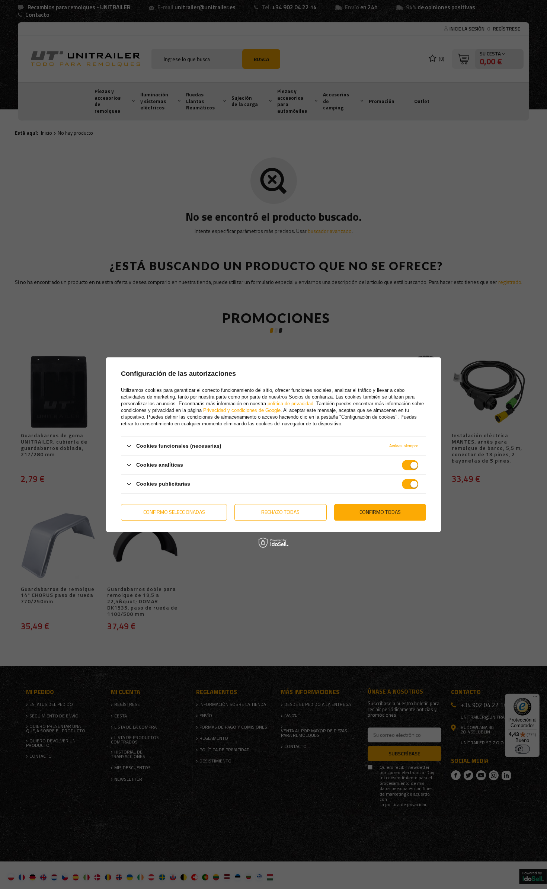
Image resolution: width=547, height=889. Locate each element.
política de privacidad (290, 403)
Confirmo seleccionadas (174, 512)
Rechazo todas (280, 512)
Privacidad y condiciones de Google (242, 410)
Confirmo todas (380, 512)
